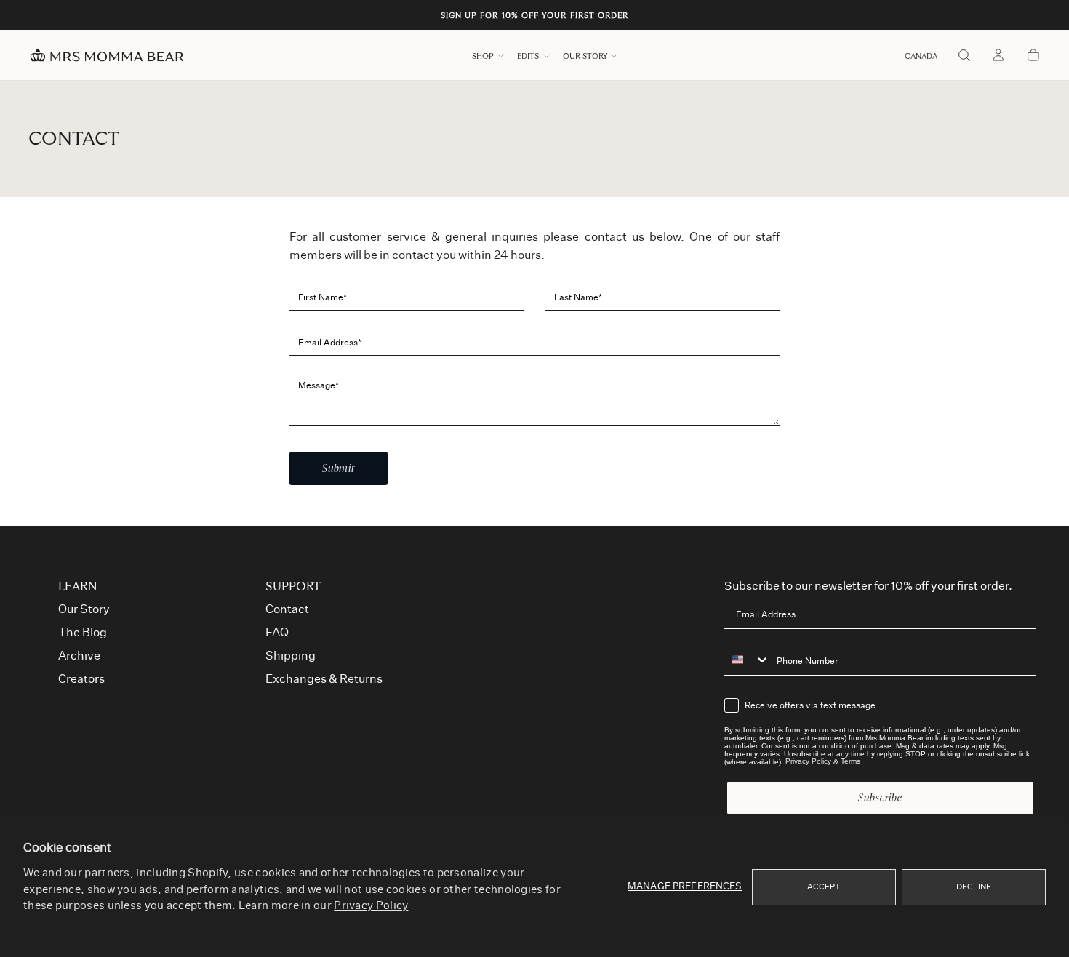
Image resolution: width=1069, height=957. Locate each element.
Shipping (290, 656)
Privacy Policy (371, 905)
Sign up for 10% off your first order (535, 16)
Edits (528, 56)
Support (293, 587)
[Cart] (1033, 56)
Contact (287, 609)
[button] (921, 56)
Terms (850, 762)
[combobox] (746, 660)
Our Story (585, 56)
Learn (77, 587)
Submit (338, 468)
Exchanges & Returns (324, 679)
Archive (79, 656)
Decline (974, 887)
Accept (824, 887)
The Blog (82, 632)
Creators (81, 679)
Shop (483, 56)
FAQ (277, 632)
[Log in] (998, 56)
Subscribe (880, 797)
